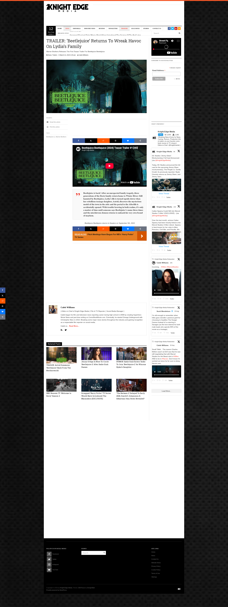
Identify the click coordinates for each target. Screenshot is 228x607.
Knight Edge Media (164, 151)
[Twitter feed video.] (166, 282)
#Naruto (165, 359)
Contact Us (157, 28)
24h (171, 263)
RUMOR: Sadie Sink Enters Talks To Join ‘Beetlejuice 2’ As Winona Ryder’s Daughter (131, 364)
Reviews (102, 28)
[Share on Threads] (116, 140)
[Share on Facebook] (79, 140)
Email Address (158, 70)
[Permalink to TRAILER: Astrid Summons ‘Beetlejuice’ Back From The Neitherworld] (61, 355)
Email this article (54, 122)
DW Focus (81, 588)
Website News (156, 563)
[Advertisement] (137, 12)
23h (174, 207)
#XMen (163, 267)
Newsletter (113, 28)
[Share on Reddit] (103, 140)
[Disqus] (96, 439)
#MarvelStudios (172, 267)
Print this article (54, 127)
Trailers (124, 28)
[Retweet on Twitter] (153, 259)
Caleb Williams (83, 55)
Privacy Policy (155, 566)
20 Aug (176, 311)
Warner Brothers (61, 137)
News (67, 28)
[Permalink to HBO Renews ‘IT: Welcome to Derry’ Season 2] (61, 385)
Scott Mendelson (163, 311)
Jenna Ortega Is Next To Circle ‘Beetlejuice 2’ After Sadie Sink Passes (95, 364)
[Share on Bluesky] (128, 140)
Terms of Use (155, 573)
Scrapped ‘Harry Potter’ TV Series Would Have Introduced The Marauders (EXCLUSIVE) (96, 396)
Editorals (77, 28)
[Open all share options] (140, 140)
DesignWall (91, 588)
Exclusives (135, 28)
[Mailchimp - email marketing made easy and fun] (176, 79)
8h (174, 151)
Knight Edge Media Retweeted (164, 259)
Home (60, 28)
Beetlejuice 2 (50, 137)
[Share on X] (91, 140)
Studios (146, 28)
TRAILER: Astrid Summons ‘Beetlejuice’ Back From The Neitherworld (58, 368)
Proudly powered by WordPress (56, 590)
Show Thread (164, 193)
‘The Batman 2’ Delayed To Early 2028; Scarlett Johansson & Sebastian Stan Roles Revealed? (130, 396)
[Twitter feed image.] (166, 185)
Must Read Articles (51, 31)
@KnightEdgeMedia (162, 160)
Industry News (89, 28)
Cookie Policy (155, 570)
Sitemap (154, 577)
